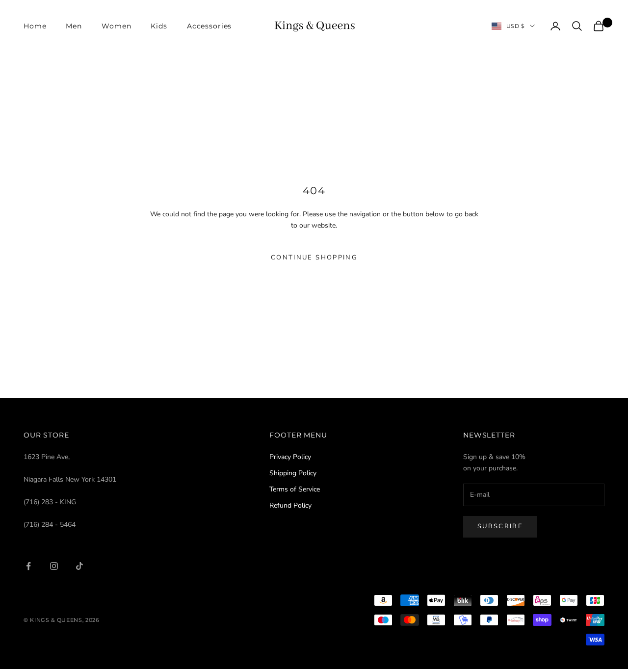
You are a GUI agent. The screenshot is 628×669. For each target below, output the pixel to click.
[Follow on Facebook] (28, 566)
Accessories (209, 26)
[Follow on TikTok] (79, 566)
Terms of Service (294, 489)
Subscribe (500, 526)
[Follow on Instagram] (54, 566)
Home (35, 26)
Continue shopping (314, 257)
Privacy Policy (290, 457)
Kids (159, 26)
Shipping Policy (292, 473)
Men (74, 26)
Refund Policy (290, 505)
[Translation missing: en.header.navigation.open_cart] (598, 26)
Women (116, 26)
